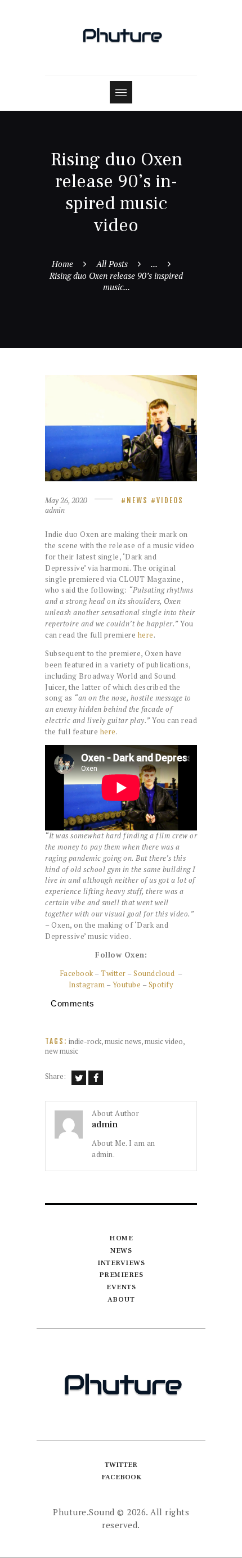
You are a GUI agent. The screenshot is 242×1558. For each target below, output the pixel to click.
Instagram (87, 984)
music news (123, 1041)
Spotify (161, 984)
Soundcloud (153, 973)
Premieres (121, 1274)
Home (62, 263)
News (137, 500)
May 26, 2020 (66, 500)
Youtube (127, 984)
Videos (169, 500)
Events (121, 1286)
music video (164, 1041)
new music (61, 1051)
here (146, 635)
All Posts (112, 263)
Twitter (113, 973)
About (121, 1299)
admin (55, 510)
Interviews (121, 1262)
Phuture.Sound (84, 1512)
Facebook (76, 973)
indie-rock (85, 1041)
